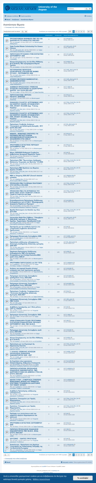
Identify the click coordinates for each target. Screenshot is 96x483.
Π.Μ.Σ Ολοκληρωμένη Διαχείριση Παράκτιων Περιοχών (24, 206)
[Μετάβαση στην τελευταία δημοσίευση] (72, 38)
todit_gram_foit (19, 50)
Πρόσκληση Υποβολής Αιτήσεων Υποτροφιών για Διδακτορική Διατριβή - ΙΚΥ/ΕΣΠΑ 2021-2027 (26, 126)
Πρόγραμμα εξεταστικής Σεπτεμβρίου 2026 (25, 315)
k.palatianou (16, 264)
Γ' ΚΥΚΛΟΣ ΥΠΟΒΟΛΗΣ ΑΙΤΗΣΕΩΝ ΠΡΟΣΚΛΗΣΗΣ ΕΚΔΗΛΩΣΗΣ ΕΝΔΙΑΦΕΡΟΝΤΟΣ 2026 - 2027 (22, 353)
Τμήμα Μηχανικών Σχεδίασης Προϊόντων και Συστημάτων (24, 365)
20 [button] (88, 32)
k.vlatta (17, 92)
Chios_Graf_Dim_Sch (19, 109)
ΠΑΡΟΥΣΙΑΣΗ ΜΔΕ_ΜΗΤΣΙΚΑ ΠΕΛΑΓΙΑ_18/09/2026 (20, 96)
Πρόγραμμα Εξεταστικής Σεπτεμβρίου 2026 (25, 236)
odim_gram (18, 303)
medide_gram (19, 238)
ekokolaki (15, 271)
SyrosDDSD (16, 364)
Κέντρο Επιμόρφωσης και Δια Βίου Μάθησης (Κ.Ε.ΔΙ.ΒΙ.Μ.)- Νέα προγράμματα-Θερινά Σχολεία (26, 63)
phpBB (44, 466)
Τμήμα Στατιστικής (38, 296)
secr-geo (17, 57)
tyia (16, 156)
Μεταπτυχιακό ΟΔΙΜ (16, 304)
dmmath (17, 42)
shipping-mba (19, 179)
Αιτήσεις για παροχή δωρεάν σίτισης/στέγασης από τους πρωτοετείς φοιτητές (25, 269)
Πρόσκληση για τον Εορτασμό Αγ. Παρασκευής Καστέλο (22, 345)
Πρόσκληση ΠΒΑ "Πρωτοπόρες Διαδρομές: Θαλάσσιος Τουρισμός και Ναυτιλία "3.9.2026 (26, 161)
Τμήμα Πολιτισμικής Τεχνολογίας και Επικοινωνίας (26, 450)
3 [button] (78, 32)
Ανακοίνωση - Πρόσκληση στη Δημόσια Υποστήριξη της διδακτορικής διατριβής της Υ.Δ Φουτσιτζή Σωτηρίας (26, 446)
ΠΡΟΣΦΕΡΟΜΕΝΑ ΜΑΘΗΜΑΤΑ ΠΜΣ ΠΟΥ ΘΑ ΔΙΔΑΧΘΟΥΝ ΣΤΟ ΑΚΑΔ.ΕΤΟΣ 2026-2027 (26, 39)
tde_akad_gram (19, 129)
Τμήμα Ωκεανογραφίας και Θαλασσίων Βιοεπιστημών (25, 280)
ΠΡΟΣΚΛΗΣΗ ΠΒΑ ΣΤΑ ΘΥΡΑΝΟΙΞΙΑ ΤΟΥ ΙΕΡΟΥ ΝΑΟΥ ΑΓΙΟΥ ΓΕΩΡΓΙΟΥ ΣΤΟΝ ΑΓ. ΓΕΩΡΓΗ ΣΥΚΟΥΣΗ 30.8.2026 (25, 192)
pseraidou (18, 205)
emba (16, 258)
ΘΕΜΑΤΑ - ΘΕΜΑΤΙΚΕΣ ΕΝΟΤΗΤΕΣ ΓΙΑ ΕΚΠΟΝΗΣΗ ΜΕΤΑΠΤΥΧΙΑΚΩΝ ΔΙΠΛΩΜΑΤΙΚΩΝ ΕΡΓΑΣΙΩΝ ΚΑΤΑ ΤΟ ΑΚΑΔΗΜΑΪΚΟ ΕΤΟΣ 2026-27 (24, 136)
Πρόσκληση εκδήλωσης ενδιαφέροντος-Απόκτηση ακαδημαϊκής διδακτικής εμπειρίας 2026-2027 (26, 244)
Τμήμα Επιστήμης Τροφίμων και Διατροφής (24, 265)
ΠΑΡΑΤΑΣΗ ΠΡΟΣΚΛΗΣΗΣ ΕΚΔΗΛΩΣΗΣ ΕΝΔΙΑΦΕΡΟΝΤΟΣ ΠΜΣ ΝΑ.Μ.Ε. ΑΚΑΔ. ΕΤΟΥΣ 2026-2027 (24, 431)
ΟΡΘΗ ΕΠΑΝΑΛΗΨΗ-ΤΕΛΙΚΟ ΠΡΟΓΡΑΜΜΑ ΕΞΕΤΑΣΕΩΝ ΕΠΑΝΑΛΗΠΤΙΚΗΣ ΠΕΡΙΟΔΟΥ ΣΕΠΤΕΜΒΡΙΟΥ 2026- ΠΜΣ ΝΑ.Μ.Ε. (25, 322)
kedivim (17, 67)
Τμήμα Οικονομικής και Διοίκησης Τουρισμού (26, 50)
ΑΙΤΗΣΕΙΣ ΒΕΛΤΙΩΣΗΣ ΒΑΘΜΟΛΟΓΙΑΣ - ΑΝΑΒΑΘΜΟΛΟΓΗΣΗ (24, 80)
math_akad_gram (20, 75)
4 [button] (81, 32)
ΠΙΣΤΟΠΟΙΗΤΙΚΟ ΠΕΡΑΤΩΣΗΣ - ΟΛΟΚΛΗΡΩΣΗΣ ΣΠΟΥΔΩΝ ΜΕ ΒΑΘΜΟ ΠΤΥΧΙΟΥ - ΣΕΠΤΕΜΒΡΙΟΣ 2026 (24, 71)
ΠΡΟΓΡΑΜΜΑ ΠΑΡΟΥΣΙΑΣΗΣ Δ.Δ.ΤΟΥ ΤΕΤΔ (26, 263)
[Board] (21, 7)
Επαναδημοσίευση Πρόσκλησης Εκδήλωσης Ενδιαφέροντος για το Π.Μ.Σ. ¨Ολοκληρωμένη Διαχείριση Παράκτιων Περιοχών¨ (26, 202)
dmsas (15, 98)
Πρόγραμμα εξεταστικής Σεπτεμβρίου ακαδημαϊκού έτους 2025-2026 (23, 277)
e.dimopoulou (19, 450)
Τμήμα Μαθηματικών (16, 76)
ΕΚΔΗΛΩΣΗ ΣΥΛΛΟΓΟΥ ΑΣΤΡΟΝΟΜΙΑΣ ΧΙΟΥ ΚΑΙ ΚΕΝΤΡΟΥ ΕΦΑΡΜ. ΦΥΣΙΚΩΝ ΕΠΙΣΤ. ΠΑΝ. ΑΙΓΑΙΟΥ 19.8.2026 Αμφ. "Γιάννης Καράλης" (26, 105)
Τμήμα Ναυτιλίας (39, 92)
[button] (70, 31)
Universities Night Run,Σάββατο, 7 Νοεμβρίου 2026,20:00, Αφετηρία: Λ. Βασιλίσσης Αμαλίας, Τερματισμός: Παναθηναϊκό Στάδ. (26, 219)
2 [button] (76, 32)
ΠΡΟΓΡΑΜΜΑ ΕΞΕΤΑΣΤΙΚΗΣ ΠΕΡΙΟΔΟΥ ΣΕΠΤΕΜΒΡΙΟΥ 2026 (24, 146)
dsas (16, 296)
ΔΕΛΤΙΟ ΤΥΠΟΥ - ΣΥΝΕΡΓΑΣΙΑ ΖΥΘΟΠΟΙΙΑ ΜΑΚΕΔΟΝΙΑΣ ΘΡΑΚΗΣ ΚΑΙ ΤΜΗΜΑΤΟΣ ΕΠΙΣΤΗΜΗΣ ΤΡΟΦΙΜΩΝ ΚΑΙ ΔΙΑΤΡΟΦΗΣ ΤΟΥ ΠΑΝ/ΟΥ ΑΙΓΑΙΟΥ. (25, 382)
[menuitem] (25, 16)
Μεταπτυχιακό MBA (15, 239)
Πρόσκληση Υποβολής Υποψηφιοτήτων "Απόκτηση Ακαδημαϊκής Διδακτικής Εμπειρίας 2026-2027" (24, 293)
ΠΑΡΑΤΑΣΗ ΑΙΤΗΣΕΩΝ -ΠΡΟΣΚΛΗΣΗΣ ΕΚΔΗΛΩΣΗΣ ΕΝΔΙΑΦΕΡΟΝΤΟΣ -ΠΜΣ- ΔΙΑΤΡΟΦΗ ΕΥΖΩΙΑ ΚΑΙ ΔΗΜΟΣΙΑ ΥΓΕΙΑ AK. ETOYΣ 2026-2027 (26, 371)
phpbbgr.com (55, 470)
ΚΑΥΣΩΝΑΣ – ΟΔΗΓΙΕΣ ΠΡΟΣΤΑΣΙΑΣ (23, 439)
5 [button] (83, 32)
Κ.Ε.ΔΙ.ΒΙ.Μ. (38, 67)
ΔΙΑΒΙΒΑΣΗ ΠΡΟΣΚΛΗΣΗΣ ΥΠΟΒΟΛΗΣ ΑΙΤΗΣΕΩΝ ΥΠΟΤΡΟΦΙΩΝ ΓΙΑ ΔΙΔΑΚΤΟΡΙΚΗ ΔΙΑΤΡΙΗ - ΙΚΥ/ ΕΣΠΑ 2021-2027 (26, 88)
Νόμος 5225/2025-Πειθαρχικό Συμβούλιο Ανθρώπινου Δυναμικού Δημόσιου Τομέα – (25, 153)
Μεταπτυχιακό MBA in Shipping (18, 180)
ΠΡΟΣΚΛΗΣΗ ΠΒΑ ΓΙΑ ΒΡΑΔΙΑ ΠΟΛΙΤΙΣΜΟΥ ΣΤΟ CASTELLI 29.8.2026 (26, 184)
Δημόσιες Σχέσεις (15, 110)
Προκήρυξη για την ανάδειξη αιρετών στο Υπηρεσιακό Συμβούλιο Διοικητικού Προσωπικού (25, 228)
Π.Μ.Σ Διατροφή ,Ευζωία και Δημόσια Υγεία (25, 376)
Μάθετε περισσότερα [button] (41, 479)
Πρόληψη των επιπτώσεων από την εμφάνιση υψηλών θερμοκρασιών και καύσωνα (23, 415)
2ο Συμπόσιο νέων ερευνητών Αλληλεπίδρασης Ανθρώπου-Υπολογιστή (25, 362)
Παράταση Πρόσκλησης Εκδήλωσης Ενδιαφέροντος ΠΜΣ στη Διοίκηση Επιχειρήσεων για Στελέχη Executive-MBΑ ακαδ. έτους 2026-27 (25, 254)
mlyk (16, 326)
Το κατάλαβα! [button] (82, 478)
